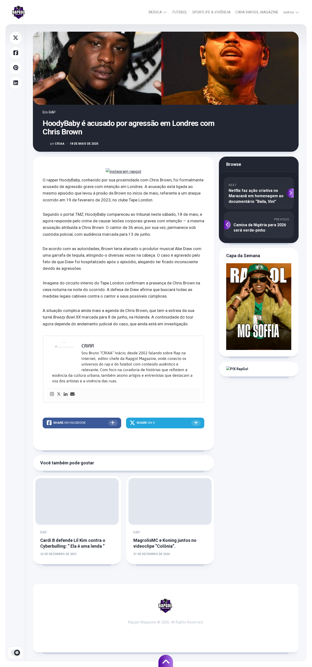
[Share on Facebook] (16, 53)
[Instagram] (52, 394)
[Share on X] (16, 38)
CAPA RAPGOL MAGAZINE (256, 12)
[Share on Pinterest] (16, 68)
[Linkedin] (65, 394)
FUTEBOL (180, 12)
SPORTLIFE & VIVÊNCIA (211, 12)
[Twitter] (59, 394)
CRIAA (57, 143)
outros (288, 12)
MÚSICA (155, 12)
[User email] (72, 394)
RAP (52, 112)
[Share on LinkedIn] (16, 83)
